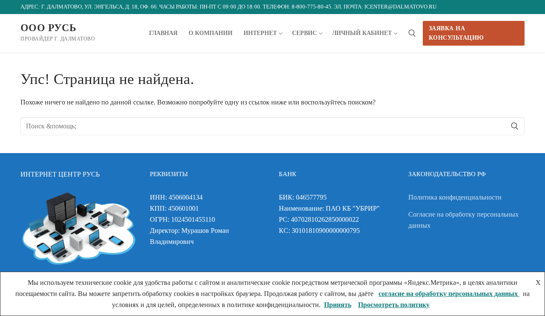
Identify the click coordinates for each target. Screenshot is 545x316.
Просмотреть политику (394, 304)
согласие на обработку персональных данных (449, 293)
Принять (337, 304)
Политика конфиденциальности (455, 197)
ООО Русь (48, 27)
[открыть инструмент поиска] (412, 33)
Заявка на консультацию (456, 33)
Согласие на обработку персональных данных (463, 220)
